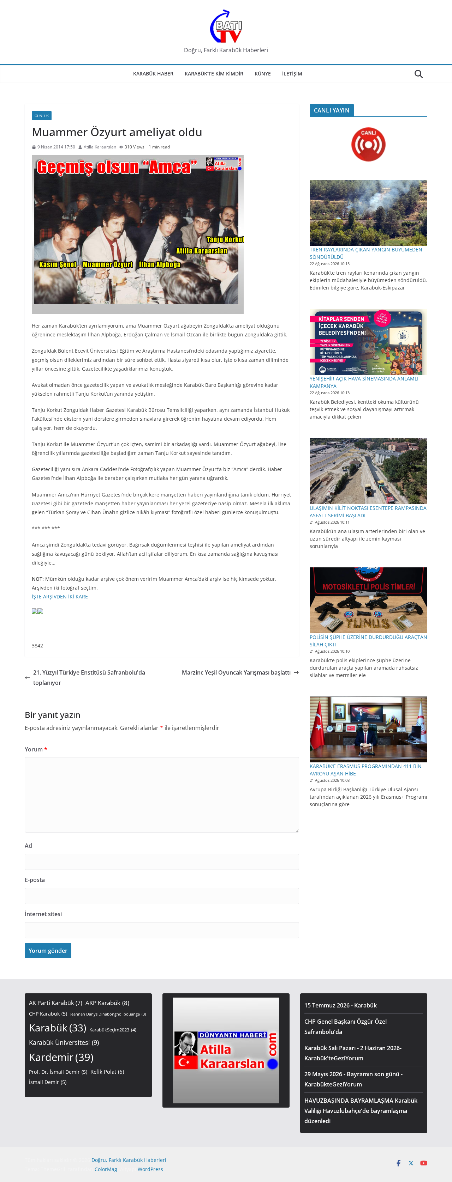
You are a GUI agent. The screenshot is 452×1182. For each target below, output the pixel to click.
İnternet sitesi (43, 914)
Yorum (36, 749)
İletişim (292, 73)
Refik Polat (107, 1071)
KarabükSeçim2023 (112, 1030)
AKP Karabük (107, 1003)
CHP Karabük (48, 1013)
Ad (28, 845)
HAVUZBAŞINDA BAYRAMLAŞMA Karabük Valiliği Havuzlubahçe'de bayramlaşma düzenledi (360, 1111)
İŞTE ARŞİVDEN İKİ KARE (60, 596)
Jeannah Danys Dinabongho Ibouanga (108, 1014)
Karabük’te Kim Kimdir (214, 73)
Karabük (57, 1027)
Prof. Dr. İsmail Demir (58, 1071)
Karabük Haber (153, 73)
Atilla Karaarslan (100, 147)
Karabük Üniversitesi (64, 1042)
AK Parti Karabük (55, 1003)
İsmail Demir (47, 1082)
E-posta (35, 880)
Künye (263, 73)
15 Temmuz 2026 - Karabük (340, 1005)
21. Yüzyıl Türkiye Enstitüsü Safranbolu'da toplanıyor (89, 678)
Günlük (42, 115)
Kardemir (61, 1057)
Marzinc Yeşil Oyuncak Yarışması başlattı (236, 672)
